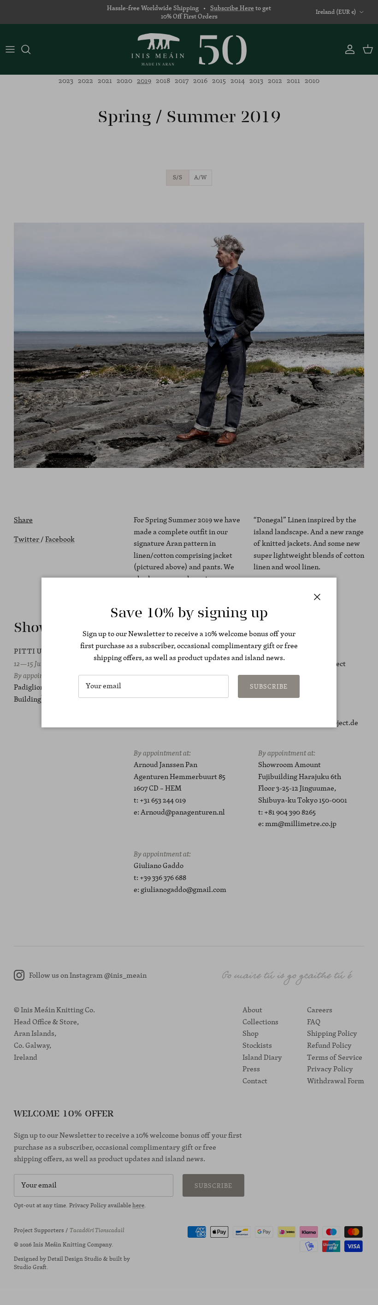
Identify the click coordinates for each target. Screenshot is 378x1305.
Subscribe (269, 686)
